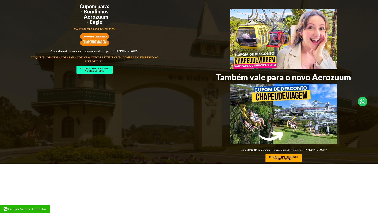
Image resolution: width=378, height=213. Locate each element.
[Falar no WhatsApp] (362, 101)
